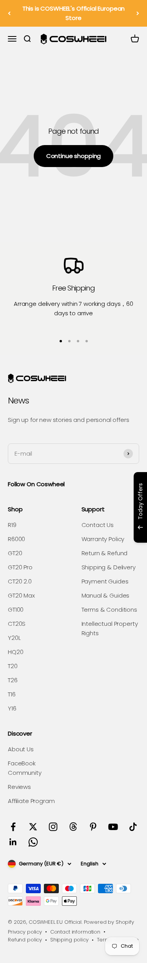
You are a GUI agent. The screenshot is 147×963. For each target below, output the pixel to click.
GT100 (16, 609)
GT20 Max (21, 595)
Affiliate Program (31, 801)
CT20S (16, 624)
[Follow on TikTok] (133, 826)
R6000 (16, 539)
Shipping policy (69, 939)
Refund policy (25, 939)
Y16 (12, 708)
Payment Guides (105, 581)
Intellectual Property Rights (110, 628)
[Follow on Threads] (73, 826)
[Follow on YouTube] (113, 826)
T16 (12, 694)
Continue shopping (73, 156)
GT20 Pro (20, 567)
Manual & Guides (106, 595)
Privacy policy (25, 932)
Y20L (14, 638)
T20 (13, 666)
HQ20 (15, 652)
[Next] (137, 13)
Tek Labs (88, 532)
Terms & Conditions (109, 609)
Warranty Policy (103, 539)
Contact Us (98, 525)
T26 (13, 680)
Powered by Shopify (109, 922)
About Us (21, 749)
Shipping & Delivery (109, 567)
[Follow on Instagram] (53, 826)
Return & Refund (105, 553)
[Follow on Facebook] (13, 826)
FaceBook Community (25, 768)
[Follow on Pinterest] (93, 826)
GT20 (15, 553)
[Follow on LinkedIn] (13, 842)
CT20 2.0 (20, 581)
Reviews (19, 787)
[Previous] (9, 13)
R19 (12, 525)
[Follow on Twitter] (33, 826)
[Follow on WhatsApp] (33, 842)
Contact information (75, 932)
